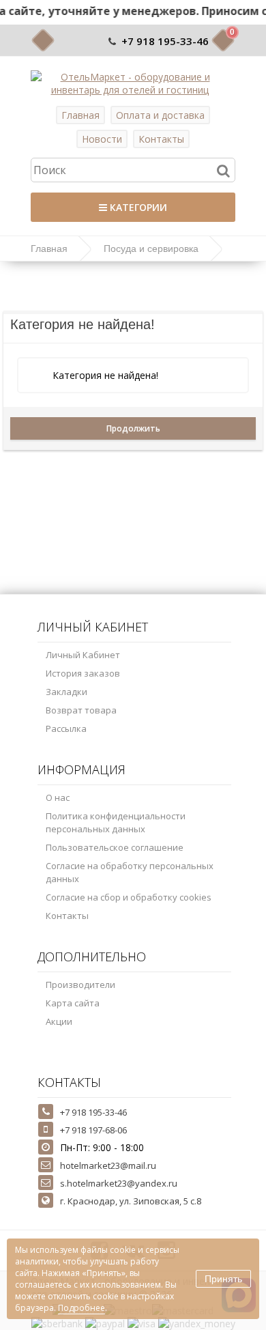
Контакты (161, 138)
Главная (80, 115)
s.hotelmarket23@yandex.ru (118, 1183)
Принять (223, 1278)
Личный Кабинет (83, 655)
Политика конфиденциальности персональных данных (116, 822)
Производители (80, 984)
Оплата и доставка (160, 115)
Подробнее (81, 1308)
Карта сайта (73, 1003)
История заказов (83, 673)
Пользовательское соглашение (114, 847)
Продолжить (133, 428)
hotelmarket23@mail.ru (108, 1165)
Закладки (66, 691)
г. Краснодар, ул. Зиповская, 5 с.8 (130, 1201)
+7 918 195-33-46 (165, 41)
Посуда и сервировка (151, 248)
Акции (59, 1021)
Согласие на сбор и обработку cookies (128, 897)
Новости (102, 138)
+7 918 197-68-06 (93, 1130)
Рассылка (66, 728)
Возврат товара (81, 710)
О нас (58, 797)
